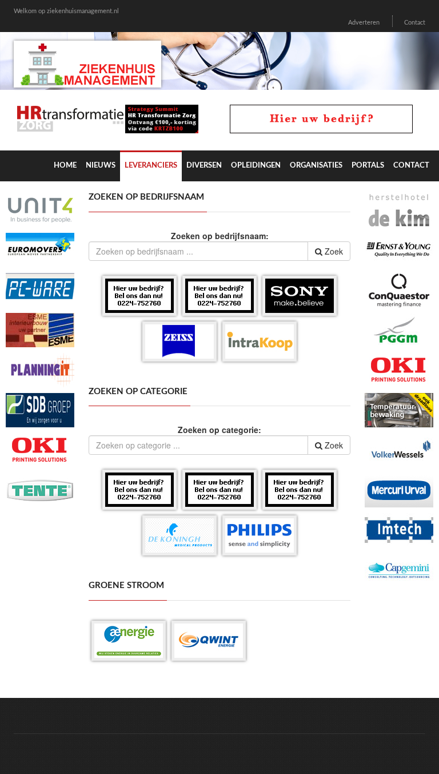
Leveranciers (151, 165)
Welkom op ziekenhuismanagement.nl (66, 11)
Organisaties (316, 165)
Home (65, 165)
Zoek (332, 251)
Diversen (204, 165)
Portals (368, 165)
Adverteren (364, 22)
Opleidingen (256, 165)
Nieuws (100, 165)
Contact (414, 22)
